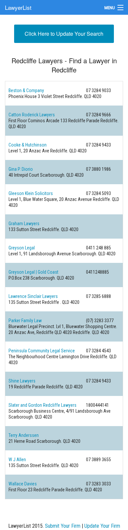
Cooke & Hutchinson (28, 144)
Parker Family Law (25, 320)
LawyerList (18, 7)
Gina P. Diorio (21, 169)
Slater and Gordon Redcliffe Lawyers (42, 405)
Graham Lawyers (24, 223)
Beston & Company (26, 90)
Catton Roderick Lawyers (32, 114)
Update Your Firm (102, 526)
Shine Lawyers (22, 380)
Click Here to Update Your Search (64, 33)
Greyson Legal (22, 247)
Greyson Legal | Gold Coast (33, 272)
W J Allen (17, 459)
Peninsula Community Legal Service (42, 350)
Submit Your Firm (62, 526)
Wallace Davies (23, 483)
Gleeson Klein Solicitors (31, 193)
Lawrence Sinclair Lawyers (33, 296)
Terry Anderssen (24, 435)
